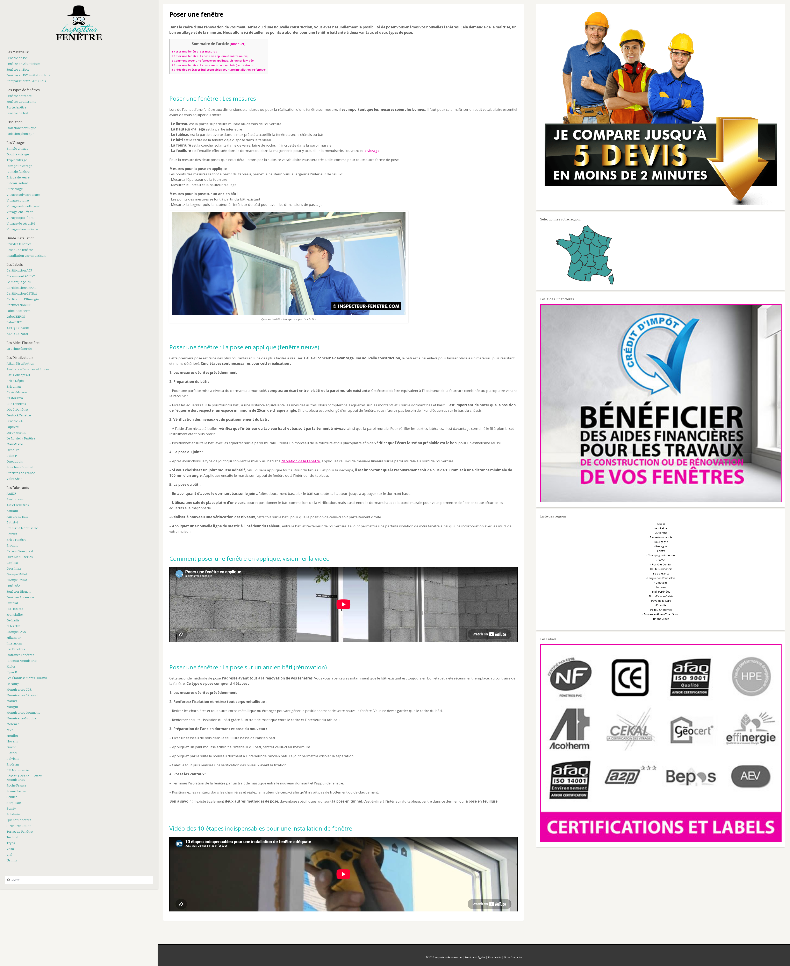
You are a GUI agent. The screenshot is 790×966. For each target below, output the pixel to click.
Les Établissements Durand (27, 678)
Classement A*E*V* (21, 276)
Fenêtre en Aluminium (23, 64)
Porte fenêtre (17, 107)
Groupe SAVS (16, 632)
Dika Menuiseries (20, 557)
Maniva (12, 701)
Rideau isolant (17, 183)
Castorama (15, 398)
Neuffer (12, 736)
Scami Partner (17, 791)
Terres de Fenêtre (20, 831)
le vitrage (372, 150)
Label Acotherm (18, 311)
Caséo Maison (17, 392)
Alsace (661, 524)
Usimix (12, 860)
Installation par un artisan (26, 256)
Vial (9, 854)
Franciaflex (15, 614)
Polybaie (13, 759)
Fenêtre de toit (17, 113)
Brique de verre (18, 177)
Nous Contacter (513, 957)
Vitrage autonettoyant (23, 206)
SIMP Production (19, 826)
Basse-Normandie (661, 537)
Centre (661, 551)
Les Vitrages (16, 143)
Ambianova (15, 499)
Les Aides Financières (23, 343)
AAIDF (11, 493)
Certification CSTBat (22, 293)
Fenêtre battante (19, 96)
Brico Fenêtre (17, 540)
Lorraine (661, 587)
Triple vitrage (17, 160)
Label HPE (14, 322)
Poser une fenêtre (20, 250)
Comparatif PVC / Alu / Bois (26, 81)
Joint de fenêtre (18, 172)
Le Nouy (13, 684)
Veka (10, 849)
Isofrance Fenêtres (20, 655)
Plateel (12, 753)
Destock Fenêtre (19, 415)
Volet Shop (14, 479)
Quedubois (15, 461)
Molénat (13, 724)
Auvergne (661, 533)
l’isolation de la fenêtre (300, 461)
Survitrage (15, 189)
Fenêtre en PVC (18, 58)
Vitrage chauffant (20, 212)
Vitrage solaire (18, 200)
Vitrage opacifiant (20, 218)
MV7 (10, 730)
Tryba (11, 843)
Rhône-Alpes (661, 619)
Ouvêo (11, 747)
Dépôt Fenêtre (17, 409)
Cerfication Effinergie (23, 299)
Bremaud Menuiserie (22, 528)
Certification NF (18, 305)
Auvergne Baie (18, 517)
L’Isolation (15, 122)
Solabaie (13, 814)
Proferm (13, 764)
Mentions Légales (475, 957)
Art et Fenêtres (18, 505)
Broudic (12, 545)
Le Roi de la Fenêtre (21, 438)
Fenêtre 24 (14, 421)
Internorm (14, 643)
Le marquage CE (19, 282)
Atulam (12, 511)
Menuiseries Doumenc (23, 712)
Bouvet (12, 534)
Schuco (12, 797)
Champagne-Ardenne (661, 555)
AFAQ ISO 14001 (18, 328)
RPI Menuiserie (18, 770)
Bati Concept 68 (18, 375)
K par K (12, 672)
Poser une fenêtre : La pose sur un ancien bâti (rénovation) (212, 65)
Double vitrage (18, 154)
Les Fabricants (18, 488)
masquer (237, 44)
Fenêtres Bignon (18, 591)
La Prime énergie (19, 349)
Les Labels (15, 265)
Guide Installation (21, 238)
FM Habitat (15, 609)
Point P (12, 456)
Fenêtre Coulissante (21, 102)
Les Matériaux (18, 52)
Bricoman (14, 386)
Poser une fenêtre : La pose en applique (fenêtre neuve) (210, 56)
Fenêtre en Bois (18, 69)
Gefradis (13, 620)
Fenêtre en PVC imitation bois (28, 75)
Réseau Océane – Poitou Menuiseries (24, 778)
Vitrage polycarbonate (23, 195)
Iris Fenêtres (16, 649)
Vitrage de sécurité (21, 223)
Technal (12, 837)
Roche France (17, 785)
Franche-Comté (661, 564)
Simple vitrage (18, 148)
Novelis (12, 741)
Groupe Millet (17, 574)
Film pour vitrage (20, 166)
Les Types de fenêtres (23, 90)
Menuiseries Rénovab (22, 695)
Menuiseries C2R (19, 689)
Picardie (661, 605)
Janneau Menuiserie (22, 661)
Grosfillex (14, 568)
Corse (661, 560)
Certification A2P (19, 270)
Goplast (12, 563)
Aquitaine (661, 528)
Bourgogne (661, 542)
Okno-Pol (14, 450)
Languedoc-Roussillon (661, 578)
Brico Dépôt (15, 381)
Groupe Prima (17, 580)
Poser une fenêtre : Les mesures (194, 51)
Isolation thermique (21, 128)
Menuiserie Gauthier (22, 718)
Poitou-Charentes (661, 610)
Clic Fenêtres (16, 404)
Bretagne (661, 546)
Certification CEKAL (21, 288)
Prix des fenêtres (19, 244)
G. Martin (13, 626)
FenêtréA (13, 586)
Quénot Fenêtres (19, 820)
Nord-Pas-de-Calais (661, 596)
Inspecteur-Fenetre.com (448, 957)
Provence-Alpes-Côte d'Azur (661, 614)
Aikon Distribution (20, 363)
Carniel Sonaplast (20, 551)
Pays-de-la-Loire (661, 600)
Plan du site (494, 957)
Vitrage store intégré (22, 229)
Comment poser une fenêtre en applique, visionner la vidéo (213, 60)
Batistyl (12, 522)
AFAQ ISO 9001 (17, 334)
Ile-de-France (661, 573)
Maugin (12, 707)
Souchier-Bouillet (20, 467)
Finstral (12, 603)
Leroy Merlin (16, 433)
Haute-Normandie (661, 569)
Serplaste (14, 803)
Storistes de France (21, 473)
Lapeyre (13, 427)
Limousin (661, 582)
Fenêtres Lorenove (20, 597)
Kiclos (11, 666)
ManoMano (15, 444)
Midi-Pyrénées (661, 591)
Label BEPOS (16, 316)
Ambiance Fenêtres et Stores (28, 369)
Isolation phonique (20, 134)
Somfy (11, 808)
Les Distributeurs (20, 358)
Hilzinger (14, 638)
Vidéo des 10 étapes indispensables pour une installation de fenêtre (219, 69)
